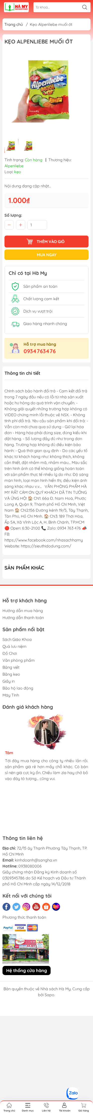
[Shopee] (46, 907)
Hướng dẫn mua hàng (22, 610)
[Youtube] (36, 907)
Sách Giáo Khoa (17, 639)
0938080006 (30, 866)
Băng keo (11, 674)
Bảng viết (10, 667)
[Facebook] (6, 907)
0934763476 (40, 351)
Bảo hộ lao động (17, 688)
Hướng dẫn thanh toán (23, 617)
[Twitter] (16, 907)
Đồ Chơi (9, 653)
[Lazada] (56, 907)
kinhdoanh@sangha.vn (36, 860)
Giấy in (8, 681)
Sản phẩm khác (24, 568)
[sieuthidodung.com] (16, 7)
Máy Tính (10, 695)
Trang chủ (13, 24)
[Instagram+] (26, 907)
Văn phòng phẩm (18, 660)
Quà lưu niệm (14, 646)
